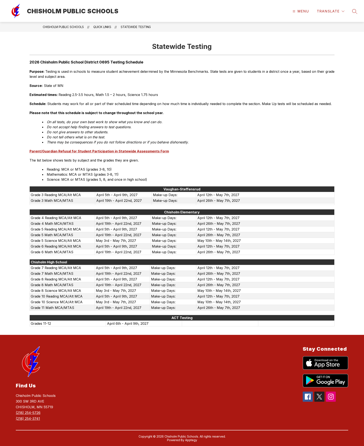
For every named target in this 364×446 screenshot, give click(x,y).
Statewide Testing (136, 27)
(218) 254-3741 (28, 418)
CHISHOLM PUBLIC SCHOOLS (63, 27)
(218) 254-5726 (28, 413)
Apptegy (191, 440)
